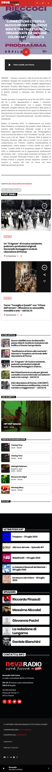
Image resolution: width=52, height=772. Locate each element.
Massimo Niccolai (26, 610)
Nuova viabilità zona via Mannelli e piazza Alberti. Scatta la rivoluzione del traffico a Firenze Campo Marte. (29, 343)
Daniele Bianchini (26, 641)
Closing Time (16, 445)
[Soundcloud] (11, 757)
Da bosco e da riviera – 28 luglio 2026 (28, 579)
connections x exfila (11, 190)
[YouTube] (5, 757)
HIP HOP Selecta (12, 424)
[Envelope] (19, 701)
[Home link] (10, 3)
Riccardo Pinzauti (26, 599)
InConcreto (21, 735)
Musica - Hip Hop (11, 417)
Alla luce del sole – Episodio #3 (28, 547)
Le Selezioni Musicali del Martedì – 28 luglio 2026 (29, 568)
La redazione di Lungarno (24, 631)
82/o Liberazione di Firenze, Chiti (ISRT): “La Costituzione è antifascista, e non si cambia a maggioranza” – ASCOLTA (29, 385)
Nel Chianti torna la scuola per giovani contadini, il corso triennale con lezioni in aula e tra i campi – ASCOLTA (30, 375)
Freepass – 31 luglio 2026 (24, 536)
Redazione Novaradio (22, 184)
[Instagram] (4, 701)
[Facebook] (17, 757)
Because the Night (19, 477)
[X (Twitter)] (8, 757)
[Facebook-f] (9, 701)
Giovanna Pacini (25, 620)
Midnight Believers (19, 466)
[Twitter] (14, 701)
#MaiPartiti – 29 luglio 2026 (26, 557)
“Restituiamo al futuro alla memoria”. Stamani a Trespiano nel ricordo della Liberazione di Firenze (29, 354)
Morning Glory (17, 488)
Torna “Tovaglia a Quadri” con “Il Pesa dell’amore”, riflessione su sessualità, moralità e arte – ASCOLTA (24, 308)
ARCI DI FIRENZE (25, 730)
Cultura (26, 16)
